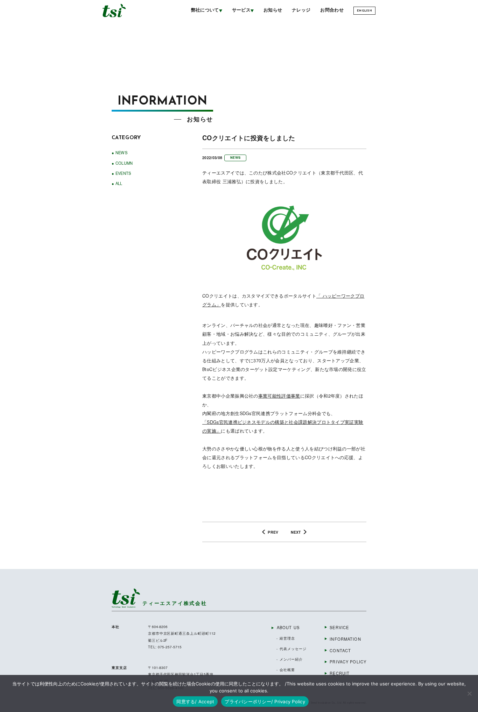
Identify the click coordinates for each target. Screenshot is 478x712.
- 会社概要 (285, 669)
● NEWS (119, 152)
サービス (241, 10)
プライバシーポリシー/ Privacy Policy (265, 701)
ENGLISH (364, 10)
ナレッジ (301, 10)
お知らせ (272, 10)
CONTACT (340, 650)
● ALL (117, 183)
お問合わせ (332, 10)
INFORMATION (345, 639)
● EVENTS (121, 173)
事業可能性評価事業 (279, 396)
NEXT (296, 532)
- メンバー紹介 (289, 659)
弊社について (205, 10)
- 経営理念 (285, 638)
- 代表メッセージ (291, 648)
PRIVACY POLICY (348, 661)
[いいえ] (469, 693)
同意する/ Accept (195, 701)
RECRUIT (340, 673)
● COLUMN (122, 163)
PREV (273, 532)
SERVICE (339, 627)
